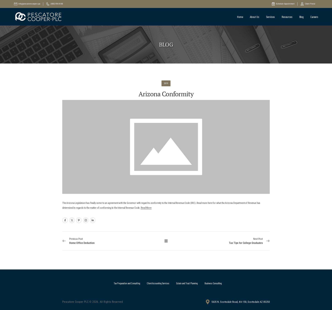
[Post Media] (166, 147)
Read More (146, 207)
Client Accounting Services (158, 283)
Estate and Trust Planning (187, 283)
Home (240, 17)
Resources (287, 17)
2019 (166, 83)
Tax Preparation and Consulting (127, 283)
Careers (314, 17)
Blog (301, 17)
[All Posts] (166, 241)
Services (270, 17)
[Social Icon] (65, 220)
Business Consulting (213, 283)
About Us (254, 17)
